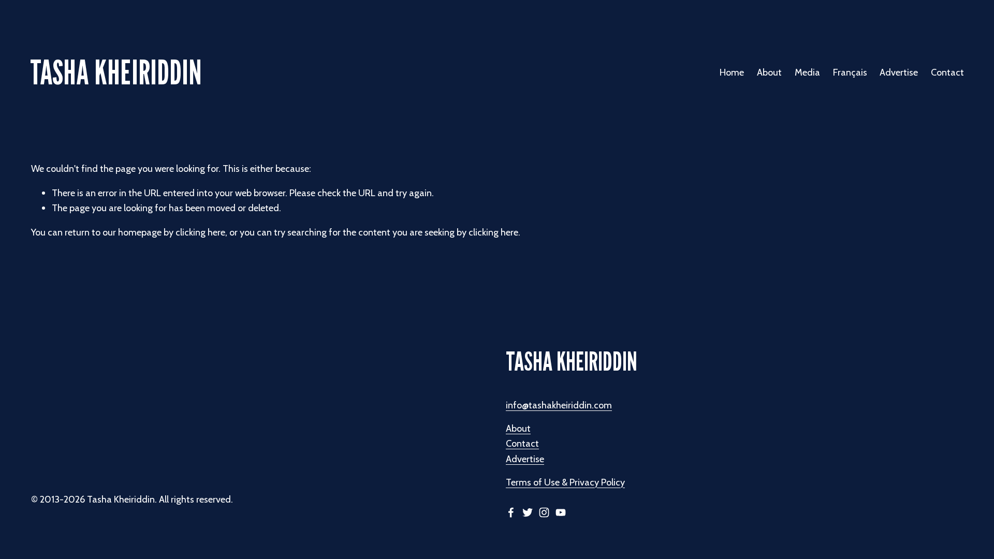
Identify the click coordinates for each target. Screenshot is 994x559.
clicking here (200, 232)
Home (732, 72)
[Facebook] (511, 512)
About (518, 428)
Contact (947, 72)
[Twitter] (527, 512)
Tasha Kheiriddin (116, 72)
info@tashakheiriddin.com (559, 405)
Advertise (899, 72)
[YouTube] (561, 512)
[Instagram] (544, 512)
